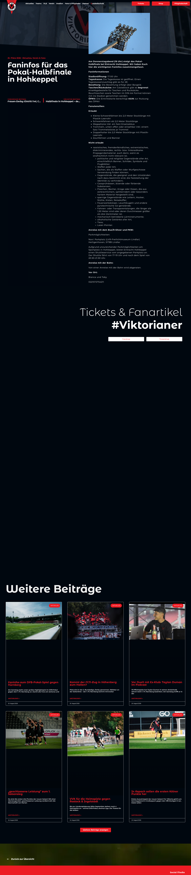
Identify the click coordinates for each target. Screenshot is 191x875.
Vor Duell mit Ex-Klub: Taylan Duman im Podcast (156, 683)
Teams (38, 3)
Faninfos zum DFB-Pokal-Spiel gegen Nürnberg (33, 683)
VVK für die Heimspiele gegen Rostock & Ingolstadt (90, 800)
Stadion (59, 3)
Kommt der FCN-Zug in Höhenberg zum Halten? (93, 683)
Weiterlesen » (14, 698)
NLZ (45, 3)
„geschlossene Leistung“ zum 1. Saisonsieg (29, 793)
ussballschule (97, 3)
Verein (51, 3)
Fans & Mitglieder (72, 3)
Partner (85, 3)
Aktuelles (30, 3)
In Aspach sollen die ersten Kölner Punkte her (154, 793)
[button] (95, 830)
